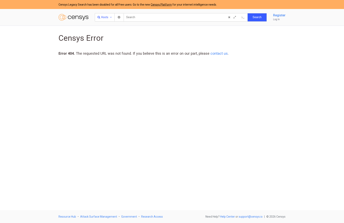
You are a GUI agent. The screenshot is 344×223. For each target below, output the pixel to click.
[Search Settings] (119, 17)
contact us (219, 53)
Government (129, 216)
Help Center (227, 216)
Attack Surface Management (98, 216)
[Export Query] (243, 17)
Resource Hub (67, 216)
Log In (276, 19)
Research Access (152, 216)
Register (279, 15)
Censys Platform (161, 4)
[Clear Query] (229, 17)
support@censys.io (251, 216)
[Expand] (234, 17)
